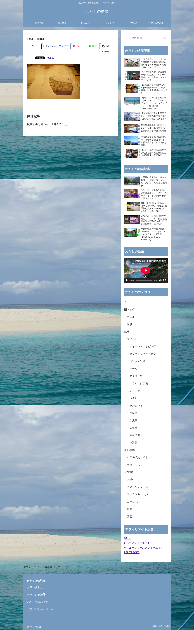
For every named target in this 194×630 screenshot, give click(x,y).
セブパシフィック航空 (142, 353)
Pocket (50, 57)
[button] (107, 46)
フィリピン (133, 339)
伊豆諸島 (132, 413)
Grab (130, 479)
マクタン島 (136, 376)
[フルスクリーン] (164, 280)
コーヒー (129, 302)
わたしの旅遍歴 (36, 594)
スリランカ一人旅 (137, 494)
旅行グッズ (133, 464)
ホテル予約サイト (137, 457)
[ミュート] (160, 280)
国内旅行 (129, 309)
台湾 (129, 509)
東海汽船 (134, 435)
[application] (146, 270)
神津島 (133, 442)
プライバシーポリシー (40, 609)
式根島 (133, 427)
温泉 (129, 324)
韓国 (129, 516)
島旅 (126, 331)
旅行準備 (129, 450)
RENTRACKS (131, 552)
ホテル (131, 316)
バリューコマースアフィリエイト (143, 547)
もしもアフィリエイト (137, 542)
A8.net (127, 538)
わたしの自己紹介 (37, 602)
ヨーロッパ (133, 501)
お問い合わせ (35, 587)
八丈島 (133, 420)
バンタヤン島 (137, 361)
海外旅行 (129, 472)
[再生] (127, 280)
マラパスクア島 (138, 383)
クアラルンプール (137, 486)
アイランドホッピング (142, 346)
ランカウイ (136, 405)
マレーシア (133, 390)
